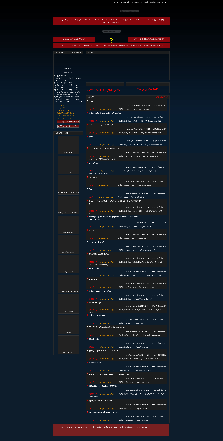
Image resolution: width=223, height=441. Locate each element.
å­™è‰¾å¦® (145, 109)
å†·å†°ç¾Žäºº (95, 268)
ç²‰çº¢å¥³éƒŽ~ (68, 153)
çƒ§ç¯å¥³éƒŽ (159, 20)
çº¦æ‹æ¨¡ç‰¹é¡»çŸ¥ (162, 2)
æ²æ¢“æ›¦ (150, 287)
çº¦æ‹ (91, 101)
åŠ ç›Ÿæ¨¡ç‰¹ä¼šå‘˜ (133, 2)
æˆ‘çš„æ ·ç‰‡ (68, 352)
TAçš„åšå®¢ (61, 108)
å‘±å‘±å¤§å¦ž (117, 22)
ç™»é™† (117, 2)
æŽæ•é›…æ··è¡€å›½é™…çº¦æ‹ (102, 125)
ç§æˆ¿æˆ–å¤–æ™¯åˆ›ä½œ (100, 401)
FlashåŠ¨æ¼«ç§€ (158, 45)
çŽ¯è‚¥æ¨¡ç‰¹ (68, 20)
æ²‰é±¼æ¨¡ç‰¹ (99, 20)
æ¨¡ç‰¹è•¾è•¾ (109, 159)
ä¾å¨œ (141, 197)
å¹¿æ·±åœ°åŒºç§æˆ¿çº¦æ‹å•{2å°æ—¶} (105, 148)
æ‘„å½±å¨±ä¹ (148, 45)
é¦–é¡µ (61, 20)
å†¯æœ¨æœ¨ (148, 382)
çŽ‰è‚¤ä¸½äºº (109, 20)
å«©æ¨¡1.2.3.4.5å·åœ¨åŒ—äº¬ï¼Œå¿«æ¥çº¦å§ (109, 374)
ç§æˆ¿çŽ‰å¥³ (68, 311)
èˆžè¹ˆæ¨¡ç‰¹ (150, 20)
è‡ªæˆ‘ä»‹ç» (60, 105)
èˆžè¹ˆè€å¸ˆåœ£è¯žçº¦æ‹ (99, 254)
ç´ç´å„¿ (68, 332)
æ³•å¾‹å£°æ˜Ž (102, 427)
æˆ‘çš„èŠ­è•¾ (68, 272)
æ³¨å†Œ (123, 2)
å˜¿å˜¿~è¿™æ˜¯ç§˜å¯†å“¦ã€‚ (68, 291)
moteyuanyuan (155, 335)
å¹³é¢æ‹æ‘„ (94, 279)
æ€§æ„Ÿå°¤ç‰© (96, 303)
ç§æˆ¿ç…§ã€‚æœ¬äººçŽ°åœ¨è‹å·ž (103, 351)
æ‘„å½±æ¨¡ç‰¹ (68, 39)
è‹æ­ (90, 189)
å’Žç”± (150, 227)
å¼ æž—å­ (151, 250)
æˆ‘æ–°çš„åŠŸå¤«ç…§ (68, 252)
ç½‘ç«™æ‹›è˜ (113, 427)
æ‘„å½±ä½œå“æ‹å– (136, 45)
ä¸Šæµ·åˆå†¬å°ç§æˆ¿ (98, 315)
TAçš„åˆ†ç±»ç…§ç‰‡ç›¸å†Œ (66, 116)
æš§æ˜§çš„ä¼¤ (155, 275)
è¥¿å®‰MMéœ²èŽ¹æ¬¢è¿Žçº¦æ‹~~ (104, 412)
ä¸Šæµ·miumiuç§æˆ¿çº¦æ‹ (100, 291)
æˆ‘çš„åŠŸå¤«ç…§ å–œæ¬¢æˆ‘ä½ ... (71, 213)
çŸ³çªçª (144, 323)
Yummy (105, 174)
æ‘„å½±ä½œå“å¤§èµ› (122, 45)
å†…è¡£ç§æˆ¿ (95, 339)
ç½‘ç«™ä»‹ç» (65, 427)
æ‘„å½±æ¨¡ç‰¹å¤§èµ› (108, 45)
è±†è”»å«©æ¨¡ (88, 20)
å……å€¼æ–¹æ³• (77, 427)
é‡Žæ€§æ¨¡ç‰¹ (120, 20)
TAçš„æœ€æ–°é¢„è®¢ (64, 118)
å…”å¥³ (68, 172)
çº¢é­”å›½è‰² (130, 20)
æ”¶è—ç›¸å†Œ (138, 39)
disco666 (147, 420)
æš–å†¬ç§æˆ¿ (95, 163)
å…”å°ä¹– (156, 359)
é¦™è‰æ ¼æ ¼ (107, 22)
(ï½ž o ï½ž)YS (68, 232)
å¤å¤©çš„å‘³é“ (95, 363)
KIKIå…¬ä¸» (146, 370)
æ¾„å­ (146, 347)
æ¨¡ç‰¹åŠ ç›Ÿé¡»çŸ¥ (148, 2)
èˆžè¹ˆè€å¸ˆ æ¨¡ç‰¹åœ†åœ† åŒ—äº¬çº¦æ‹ (107, 327)
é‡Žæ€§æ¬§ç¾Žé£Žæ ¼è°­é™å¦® (103, 386)
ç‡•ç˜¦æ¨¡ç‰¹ (78, 20)
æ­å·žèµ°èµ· (94, 177)
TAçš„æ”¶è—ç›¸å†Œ (63, 110)
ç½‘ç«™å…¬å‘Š (89, 427)
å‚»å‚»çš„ (143, 238)
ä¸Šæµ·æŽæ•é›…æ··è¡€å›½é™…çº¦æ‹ (105, 113)
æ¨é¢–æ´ (147, 409)
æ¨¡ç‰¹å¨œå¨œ (145, 185)
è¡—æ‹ (92, 230)
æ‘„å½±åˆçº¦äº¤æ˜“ (79, 39)
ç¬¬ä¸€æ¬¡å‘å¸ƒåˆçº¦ (97, 242)
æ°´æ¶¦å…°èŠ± (140, 20)
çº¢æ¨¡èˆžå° (63, 45)
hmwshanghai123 (155, 121)
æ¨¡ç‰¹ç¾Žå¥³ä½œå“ (84, 45)
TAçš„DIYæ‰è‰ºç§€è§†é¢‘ (66, 113)
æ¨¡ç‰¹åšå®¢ (72, 45)
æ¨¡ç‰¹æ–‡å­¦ (96, 45)
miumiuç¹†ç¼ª (147, 299)
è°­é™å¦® (94, 397)
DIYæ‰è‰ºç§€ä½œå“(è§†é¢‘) (154, 39)
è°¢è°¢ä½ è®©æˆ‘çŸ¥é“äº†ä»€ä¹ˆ (70, 192)
